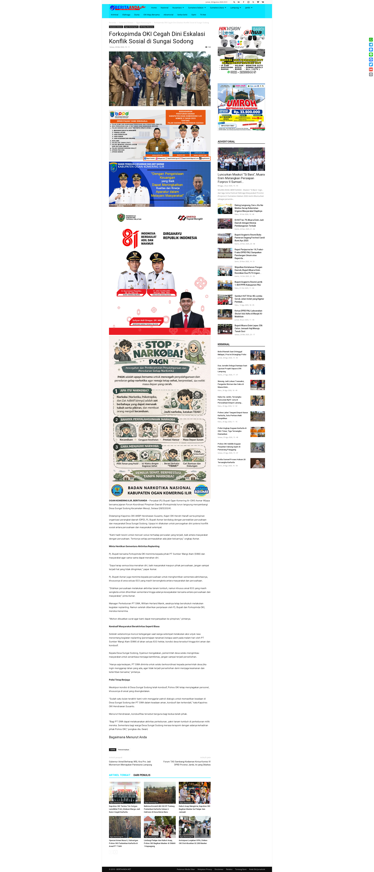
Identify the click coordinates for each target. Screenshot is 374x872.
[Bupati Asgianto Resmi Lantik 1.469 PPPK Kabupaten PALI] (225, 285)
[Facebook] (243, 2)
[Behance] (239, 2)
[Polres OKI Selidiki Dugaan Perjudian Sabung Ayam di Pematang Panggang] (257, 447)
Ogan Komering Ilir (143, 22)
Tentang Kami (240, 869)
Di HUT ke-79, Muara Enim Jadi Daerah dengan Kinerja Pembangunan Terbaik (249, 223)
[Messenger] (370, 49)
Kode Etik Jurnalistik (257, 869)
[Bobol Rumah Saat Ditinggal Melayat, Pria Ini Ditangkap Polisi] (257, 355)
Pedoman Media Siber (186, 869)
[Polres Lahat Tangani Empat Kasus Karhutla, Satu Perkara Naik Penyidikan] (257, 416)
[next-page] (115, 852)
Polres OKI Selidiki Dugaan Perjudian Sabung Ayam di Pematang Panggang (229, 447)
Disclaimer (219, 869)
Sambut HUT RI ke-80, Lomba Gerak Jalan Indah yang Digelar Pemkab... (249, 299)
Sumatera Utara (217, 7)
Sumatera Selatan (196, 7)
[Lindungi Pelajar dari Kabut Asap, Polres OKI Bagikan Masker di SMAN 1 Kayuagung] (160, 827)
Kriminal (114, 14)
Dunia (136, 14)
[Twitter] (253, 2)
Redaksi (229, 869)
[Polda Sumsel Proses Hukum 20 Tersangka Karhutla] (257, 463)
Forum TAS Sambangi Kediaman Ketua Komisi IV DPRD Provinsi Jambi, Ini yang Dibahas (187, 763)
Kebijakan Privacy (205, 869)
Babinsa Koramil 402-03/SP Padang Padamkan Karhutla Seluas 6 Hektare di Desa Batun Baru (159, 809)
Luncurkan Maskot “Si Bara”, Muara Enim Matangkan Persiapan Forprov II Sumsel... (241, 178)
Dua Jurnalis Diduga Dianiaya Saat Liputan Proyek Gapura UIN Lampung (232, 369)
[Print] (370, 74)
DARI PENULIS (142, 775)
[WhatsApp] (370, 39)
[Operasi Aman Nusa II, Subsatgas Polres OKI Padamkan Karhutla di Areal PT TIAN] (125, 827)
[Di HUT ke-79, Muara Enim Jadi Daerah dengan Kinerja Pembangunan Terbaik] (225, 224)
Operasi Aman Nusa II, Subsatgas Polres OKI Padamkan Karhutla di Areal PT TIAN (123, 843)
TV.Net (203, 14)
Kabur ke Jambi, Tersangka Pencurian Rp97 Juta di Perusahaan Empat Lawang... (230, 400)
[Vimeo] (258, 2)
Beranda (112, 22)
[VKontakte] (263, 2)
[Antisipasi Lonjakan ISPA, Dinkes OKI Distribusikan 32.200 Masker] (195, 827)
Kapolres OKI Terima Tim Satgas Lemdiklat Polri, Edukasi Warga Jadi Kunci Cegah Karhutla (124, 809)
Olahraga (126, 14)
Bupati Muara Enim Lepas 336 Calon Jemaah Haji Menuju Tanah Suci (248, 328)
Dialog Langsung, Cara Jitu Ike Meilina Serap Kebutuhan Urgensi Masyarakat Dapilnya (249, 208)
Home (154, 7)
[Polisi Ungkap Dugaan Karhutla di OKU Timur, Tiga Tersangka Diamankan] (257, 432)
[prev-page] (111, 852)
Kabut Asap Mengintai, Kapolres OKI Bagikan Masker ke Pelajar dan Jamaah (194, 809)
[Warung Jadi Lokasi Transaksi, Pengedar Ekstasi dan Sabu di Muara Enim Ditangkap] (257, 385)
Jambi (247, 7)
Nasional (164, 7)
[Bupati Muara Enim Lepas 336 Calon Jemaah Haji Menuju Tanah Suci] (225, 329)
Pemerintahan (123, 749)
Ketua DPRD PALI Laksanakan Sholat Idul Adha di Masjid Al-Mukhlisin (249, 314)
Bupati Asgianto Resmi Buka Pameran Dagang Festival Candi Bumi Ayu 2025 (250, 238)
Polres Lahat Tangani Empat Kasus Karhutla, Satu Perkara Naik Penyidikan (233, 415)
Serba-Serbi (182, 14)
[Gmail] (370, 69)
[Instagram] (248, 2)
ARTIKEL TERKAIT (119, 775)
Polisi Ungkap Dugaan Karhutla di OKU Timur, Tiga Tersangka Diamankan (232, 431)
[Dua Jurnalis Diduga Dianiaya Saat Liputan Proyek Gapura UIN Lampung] (257, 369)
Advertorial (168, 14)
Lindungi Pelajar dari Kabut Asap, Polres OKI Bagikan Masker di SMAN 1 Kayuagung (159, 843)
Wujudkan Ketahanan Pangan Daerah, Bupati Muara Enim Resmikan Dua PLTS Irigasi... (248, 270)
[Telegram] (370, 44)
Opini (193, 14)
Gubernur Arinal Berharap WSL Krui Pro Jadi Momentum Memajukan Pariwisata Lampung (130, 763)
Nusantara (177, 7)
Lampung (234, 7)
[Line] (370, 54)
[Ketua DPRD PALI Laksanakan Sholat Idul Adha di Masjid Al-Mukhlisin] (225, 314)
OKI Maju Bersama (151, 14)
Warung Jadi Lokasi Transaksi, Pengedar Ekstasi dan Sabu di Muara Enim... (231, 384)
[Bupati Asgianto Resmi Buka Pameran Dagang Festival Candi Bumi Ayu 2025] (225, 238)
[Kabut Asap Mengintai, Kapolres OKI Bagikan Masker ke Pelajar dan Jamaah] (195, 793)
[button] (234, 2)
